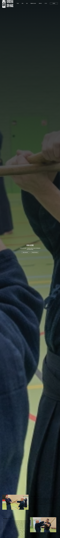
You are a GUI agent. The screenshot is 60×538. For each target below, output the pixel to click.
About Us (40, 3)
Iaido (22, 3)
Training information (35, 252)
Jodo (27, 3)
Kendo (18, 3)
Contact (54, 3)
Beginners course (33, 3)
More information (25, 252)
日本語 (46, 3)
